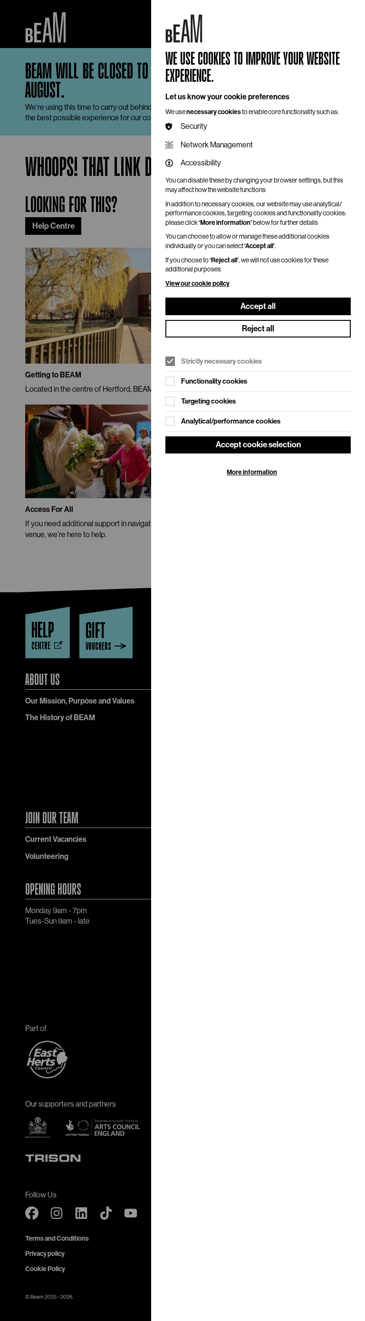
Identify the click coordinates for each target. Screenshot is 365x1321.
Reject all (258, 328)
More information (252, 472)
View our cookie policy (197, 284)
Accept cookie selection (258, 444)
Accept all (258, 306)
